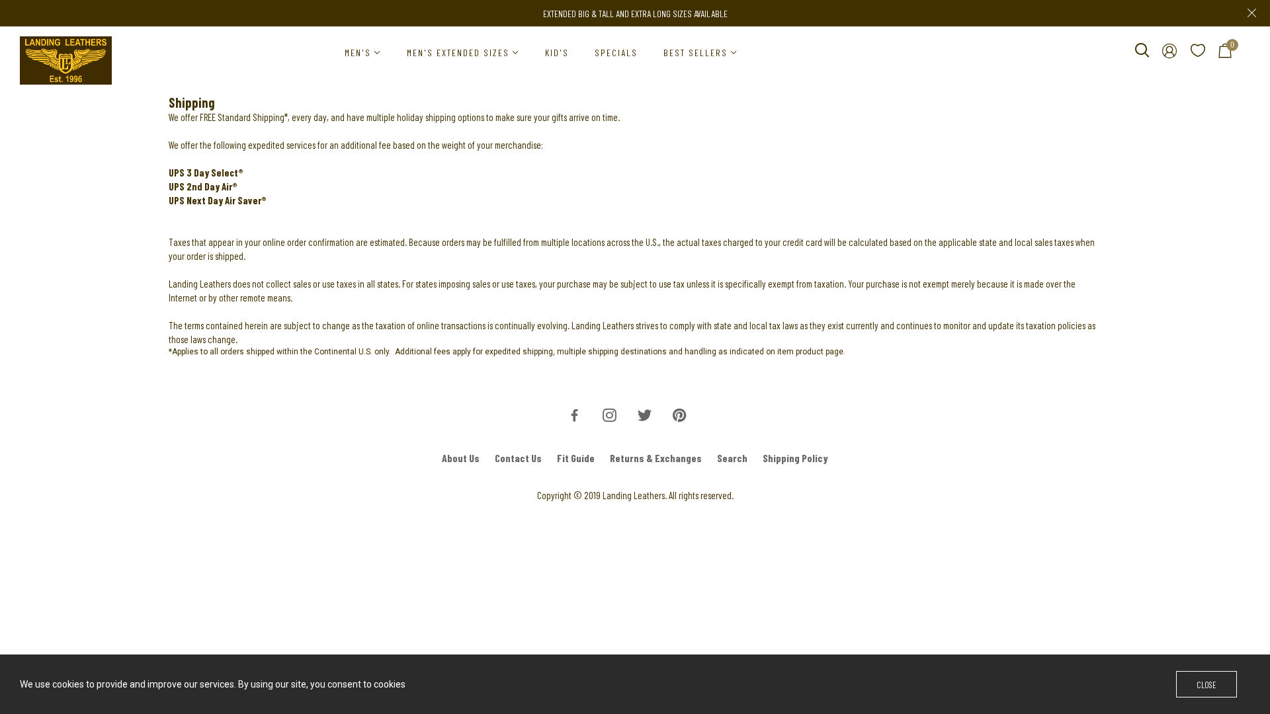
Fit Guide (576, 458)
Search (732, 458)
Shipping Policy (795, 458)
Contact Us (518, 458)
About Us (461, 458)
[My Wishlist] (1197, 53)
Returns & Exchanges (656, 458)
